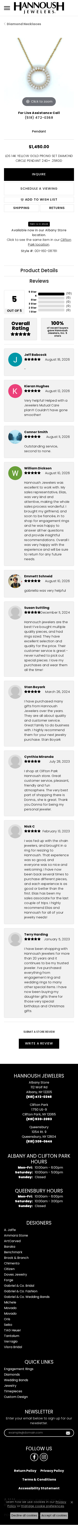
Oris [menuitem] (7, 1319)
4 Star (34, 298)
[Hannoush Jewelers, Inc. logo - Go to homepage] (39, 8)
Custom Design (16, 1397)
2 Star (33, 308)
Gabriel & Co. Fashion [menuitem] (20, 1291)
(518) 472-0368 (39, 118)
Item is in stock (39, 224)
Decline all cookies (24, 1515)
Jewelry (10, 1386)
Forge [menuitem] (8, 1280)
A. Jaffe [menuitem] (10, 1230)
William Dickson (38, 468)
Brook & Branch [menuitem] (16, 1258)
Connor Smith (36, 432)
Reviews (39, 281)
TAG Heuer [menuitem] (12, 1330)
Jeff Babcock (35, 355)
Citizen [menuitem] (9, 1269)
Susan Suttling (36, 608)
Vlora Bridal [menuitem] (13, 1347)
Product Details (39, 271)
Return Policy (25, 1471)
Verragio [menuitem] (11, 1341)
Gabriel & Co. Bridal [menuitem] (19, 1286)
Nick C (29, 826)
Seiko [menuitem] (8, 1325)
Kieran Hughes (36, 386)
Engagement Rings (18, 1369)
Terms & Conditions (39, 1480)
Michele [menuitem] (10, 1302)
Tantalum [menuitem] (11, 1336)
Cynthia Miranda (39, 757)
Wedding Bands (16, 1380)
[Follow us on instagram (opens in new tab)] (44, 1457)
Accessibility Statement (39, 1488)
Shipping (21, 208)
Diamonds (12, 1374)
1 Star (33, 312)
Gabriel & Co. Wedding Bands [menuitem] (27, 1297)
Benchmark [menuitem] (13, 1252)
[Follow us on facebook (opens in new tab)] (34, 1457)
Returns (57, 208)
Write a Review (39, 1043)
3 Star (33, 304)
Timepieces (13, 1391)
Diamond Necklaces (24, 24)
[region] (39, 73)
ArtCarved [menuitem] (12, 1241)
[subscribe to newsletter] (68, 1433)
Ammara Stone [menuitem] (16, 1235)
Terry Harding (36, 934)
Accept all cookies (54, 1515)
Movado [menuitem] (10, 1308)
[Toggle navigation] (7, 8)
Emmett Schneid (38, 576)
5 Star (33, 292)
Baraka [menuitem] (9, 1246)
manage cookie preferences (42, 1506)
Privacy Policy (52, 1471)
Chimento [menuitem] (12, 1263)
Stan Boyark (34, 687)
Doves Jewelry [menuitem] (15, 1274)
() (69, 294)
